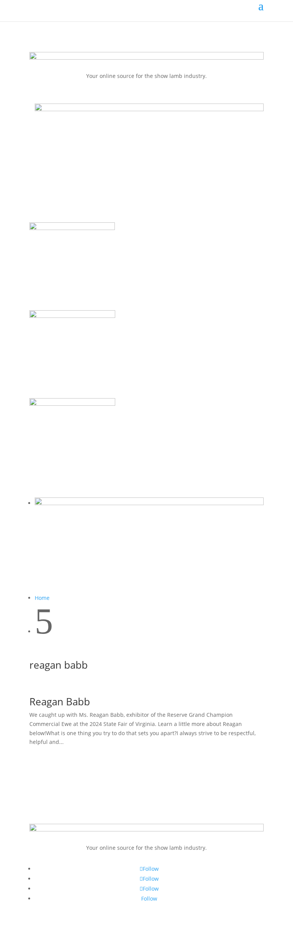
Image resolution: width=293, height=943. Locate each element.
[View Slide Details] (149, 109)
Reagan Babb (59, 701)
